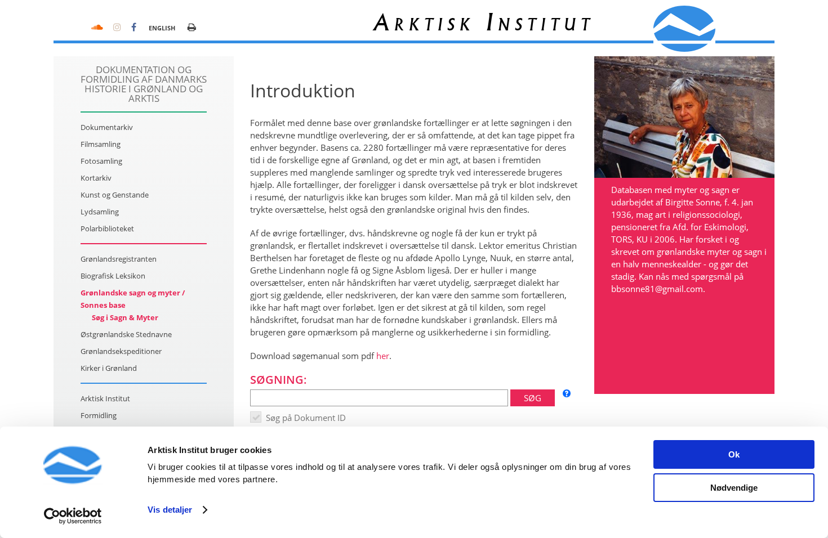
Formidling (99, 415)
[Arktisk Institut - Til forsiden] (684, 29)
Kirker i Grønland (109, 368)
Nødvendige (734, 487)
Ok (734, 454)
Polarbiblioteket (107, 228)
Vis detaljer (170, 509)
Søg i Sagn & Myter (125, 317)
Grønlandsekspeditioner (121, 351)
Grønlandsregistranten (119, 259)
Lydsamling (100, 212)
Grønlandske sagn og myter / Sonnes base (133, 299)
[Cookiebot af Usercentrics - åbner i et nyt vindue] (73, 516)
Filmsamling (101, 144)
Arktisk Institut (105, 398)
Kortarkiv (96, 178)
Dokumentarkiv (107, 127)
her (382, 355)
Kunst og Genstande (115, 195)
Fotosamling (101, 161)
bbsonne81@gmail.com (657, 288)
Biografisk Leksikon (113, 276)
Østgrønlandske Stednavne (126, 334)
